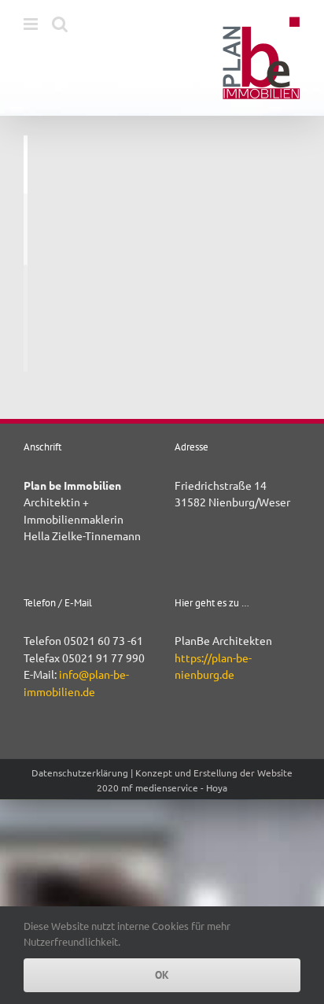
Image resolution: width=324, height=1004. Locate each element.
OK (162, 975)
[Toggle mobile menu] (32, 24)
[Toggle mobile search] (60, 24)
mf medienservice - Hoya (174, 787)
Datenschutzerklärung (79, 772)
